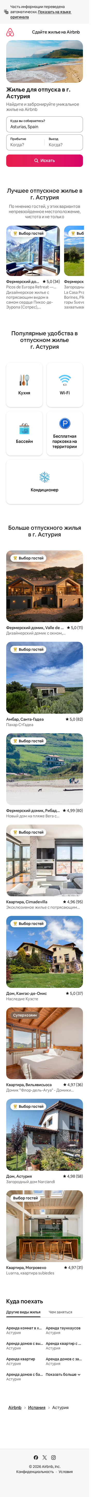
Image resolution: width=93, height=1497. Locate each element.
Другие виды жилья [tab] (23, 1312)
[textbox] (25, 145)
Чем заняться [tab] (60, 1312)
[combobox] (44, 127)
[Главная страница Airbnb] (10, 32)
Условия (66, 1471)
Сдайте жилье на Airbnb (56, 32)
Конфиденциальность (35, 1471)
